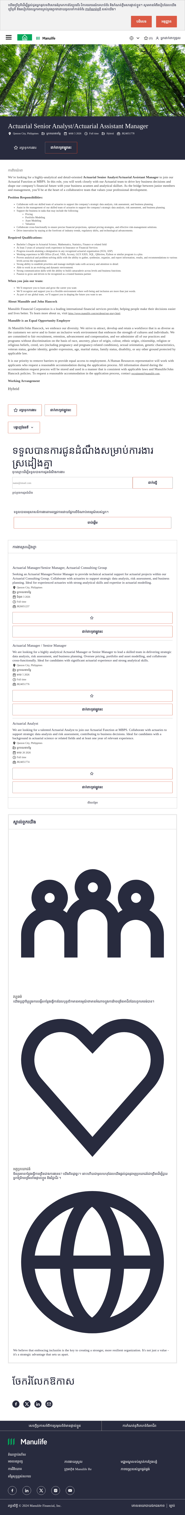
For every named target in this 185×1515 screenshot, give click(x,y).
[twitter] (41, 1490)
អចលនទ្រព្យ (15, 1461)
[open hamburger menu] (8, 37)
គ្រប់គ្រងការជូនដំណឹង (22, 492)
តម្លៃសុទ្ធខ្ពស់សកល (19, 1476)
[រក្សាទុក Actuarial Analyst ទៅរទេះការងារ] (92, 773)
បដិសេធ (141, 21)
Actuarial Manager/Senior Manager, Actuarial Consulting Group (59, 568)
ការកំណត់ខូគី (93, 9)
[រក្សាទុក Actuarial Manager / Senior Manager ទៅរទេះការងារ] (92, 696)
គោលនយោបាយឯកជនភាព (148, 1505)
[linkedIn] (26, 1490)
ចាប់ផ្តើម (93, 522)
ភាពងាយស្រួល (73, 1461)
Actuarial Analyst (25, 723)
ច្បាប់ (172, 1505)
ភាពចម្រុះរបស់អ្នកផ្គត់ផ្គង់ (135, 1469)
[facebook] (12, 1490)
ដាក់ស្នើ (152, 482)
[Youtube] (70, 1490)
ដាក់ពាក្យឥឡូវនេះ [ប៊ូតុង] (60, 410)
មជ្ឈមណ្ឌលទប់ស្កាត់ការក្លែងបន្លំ (139, 1461)
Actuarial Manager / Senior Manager (39, 645)
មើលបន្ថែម (92, 802)
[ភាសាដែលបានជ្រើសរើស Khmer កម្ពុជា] (135, 38)
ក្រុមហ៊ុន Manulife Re (78, 1469)
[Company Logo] (24, 37)
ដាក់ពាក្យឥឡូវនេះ (61, 147)
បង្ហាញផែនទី (21, 427)
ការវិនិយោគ (15, 1469)
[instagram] (55, 1490)
